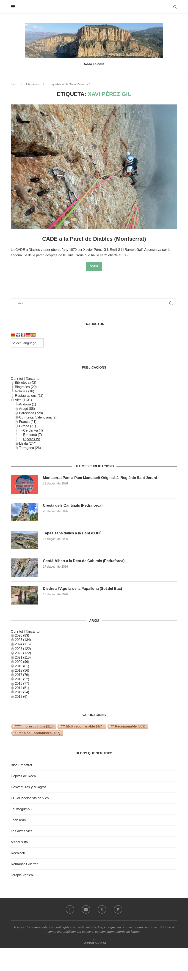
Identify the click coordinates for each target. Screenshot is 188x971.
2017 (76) (22, 675)
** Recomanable (128, 726)
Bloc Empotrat (21, 765)
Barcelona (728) (31, 413)
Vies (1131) (23, 400)
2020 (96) (22, 662)
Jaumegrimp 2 (21, 809)
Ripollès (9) (31, 439)
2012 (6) (21, 696)
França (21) (27, 422)
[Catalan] (13, 335)
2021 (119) (23, 657)
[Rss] (102, 909)
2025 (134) (23, 640)
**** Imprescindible (34, 726)
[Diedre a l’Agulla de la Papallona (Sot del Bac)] (24, 595)
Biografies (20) (26, 387)
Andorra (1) (27, 404)
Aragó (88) (27, 408)
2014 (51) (22, 688)
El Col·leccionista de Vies (30, 798)
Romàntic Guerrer (24, 864)
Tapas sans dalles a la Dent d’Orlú (72, 533)
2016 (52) (22, 679)
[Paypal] (118, 909)
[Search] (175, 7)
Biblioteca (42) (25, 382)
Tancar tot (33, 378)
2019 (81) (22, 666)
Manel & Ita (19, 842)
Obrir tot (17, 378)
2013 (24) (22, 692)
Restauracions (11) (29, 395)
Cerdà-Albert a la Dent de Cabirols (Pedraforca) (83, 561)
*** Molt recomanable (82, 726)
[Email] (86, 909)
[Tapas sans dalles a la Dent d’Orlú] (24, 540)
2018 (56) (22, 670)
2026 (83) (22, 635)
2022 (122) (23, 653)
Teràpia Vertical (22, 875)
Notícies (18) (24, 391)
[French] (23, 335)
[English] (18, 335)
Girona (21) (27, 426)
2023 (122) (23, 649)
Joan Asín (18, 820)
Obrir (94, 266)
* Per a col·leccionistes (37, 733)
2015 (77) (22, 683)
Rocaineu (18, 853)
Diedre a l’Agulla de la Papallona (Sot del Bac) (82, 589)
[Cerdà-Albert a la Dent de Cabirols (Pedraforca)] (24, 567)
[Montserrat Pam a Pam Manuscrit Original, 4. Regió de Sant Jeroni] (24, 484)
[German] (28, 335)
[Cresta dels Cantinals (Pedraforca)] (24, 512)
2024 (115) (23, 644)
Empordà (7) (32, 435)
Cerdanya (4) (33, 430)
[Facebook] (70, 909)
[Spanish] (33, 335)
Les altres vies (22, 831)
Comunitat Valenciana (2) (38, 417)
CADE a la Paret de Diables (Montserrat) (94, 239)
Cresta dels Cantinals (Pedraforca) (72, 505)
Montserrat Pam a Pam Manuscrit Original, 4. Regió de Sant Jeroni (100, 478)
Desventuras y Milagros (29, 787)
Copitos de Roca (23, 776)
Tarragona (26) (30, 448)
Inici (13, 84)
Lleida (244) (27, 443)
